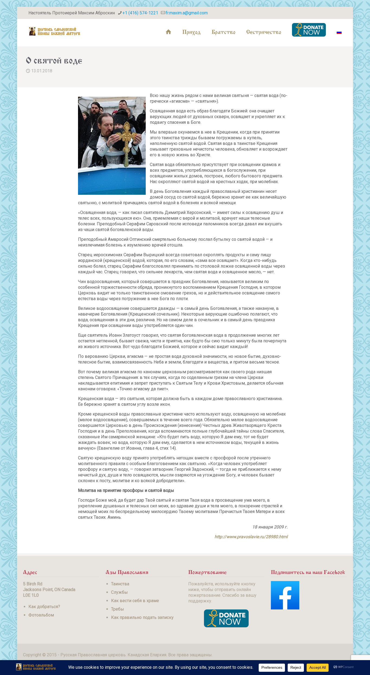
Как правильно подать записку (142, 617)
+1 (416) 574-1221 (140, 12)
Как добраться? (44, 606)
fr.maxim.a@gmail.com (187, 12)
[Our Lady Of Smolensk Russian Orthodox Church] (54, 31)
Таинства (120, 583)
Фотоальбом (41, 615)
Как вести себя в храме (135, 600)
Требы (117, 609)
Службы (119, 592)
